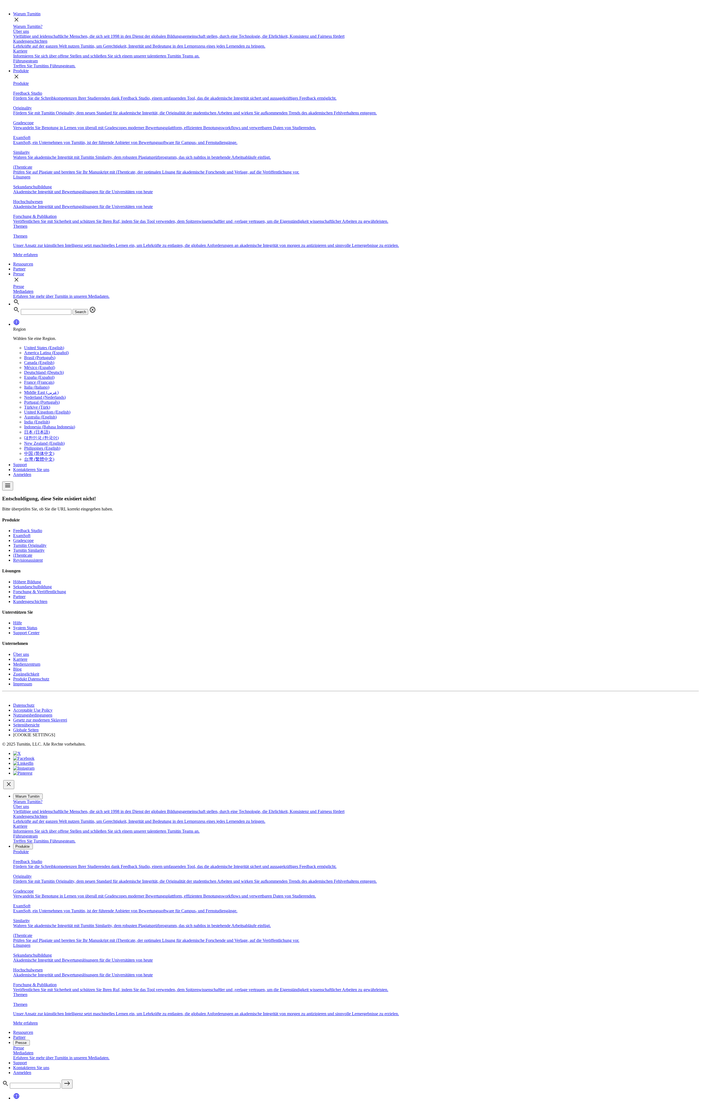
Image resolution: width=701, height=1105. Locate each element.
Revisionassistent (28, 560)
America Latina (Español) (46, 352)
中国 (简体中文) (39, 453)
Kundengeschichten (30, 601)
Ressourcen (23, 264)
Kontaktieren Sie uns (31, 469)
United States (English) (44, 347)
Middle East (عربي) (41, 392)
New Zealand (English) (44, 443)
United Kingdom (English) (47, 412)
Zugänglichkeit (26, 674)
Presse (18, 274)
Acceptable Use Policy (33, 710)
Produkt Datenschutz (31, 679)
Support (20, 464)
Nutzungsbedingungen (32, 715)
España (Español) (39, 377)
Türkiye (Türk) (37, 407)
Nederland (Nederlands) (45, 397)
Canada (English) (39, 362)
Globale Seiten (26, 730)
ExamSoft (21, 535)
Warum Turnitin (27, 13)
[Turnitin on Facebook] (24, 758)
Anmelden (22, 474)
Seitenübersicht (26, 725)
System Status (25, 627)
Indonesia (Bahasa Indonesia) (49, 427)
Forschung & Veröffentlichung (39, 591)
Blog (17, 669)
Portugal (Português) (42, 402)
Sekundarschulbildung (32, 586)
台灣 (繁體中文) (39, 459)
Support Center (26, 632)
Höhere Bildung (27, 581)
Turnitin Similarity (29, 550)
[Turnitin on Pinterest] (22, 773)
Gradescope (23, 540)
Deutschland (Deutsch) (44, 372)
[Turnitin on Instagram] (24, 768)
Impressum (22, 684)
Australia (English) (40, 417)
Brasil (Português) (39, 357)
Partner (19, 269)
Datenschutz (24, 705)
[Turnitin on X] (17, 753)
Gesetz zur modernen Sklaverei (40, 720)
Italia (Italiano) (36, 387)
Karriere (20, 659)
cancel (92, 310)
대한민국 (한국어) (41, 437)
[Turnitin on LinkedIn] (23, 763)
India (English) (37, 422)
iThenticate (22, 555)
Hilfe (17, 623)
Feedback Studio (27, 530)
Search (80, 312)
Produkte (21, 70)
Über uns (21, 654)
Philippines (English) (42, 448)
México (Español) (39, 367)
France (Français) (39, 382)
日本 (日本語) (37, 432)
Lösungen (21, 177)
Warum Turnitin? (27, 26)
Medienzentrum (26, 664)
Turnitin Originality (30, 545)
